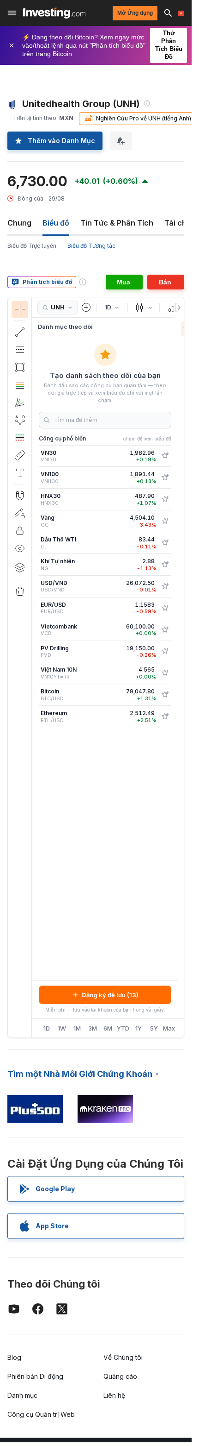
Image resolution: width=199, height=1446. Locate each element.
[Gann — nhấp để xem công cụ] (20, 402)
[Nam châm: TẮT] (20, 495)
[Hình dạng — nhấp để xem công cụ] (20, 367)
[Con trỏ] (20, 309)
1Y (138, 1028)
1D (46, 1028)
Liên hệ (114, 1395)
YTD (123, 1028)
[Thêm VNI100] (164, 477)
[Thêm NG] (164, 564)
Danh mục (22, 1395)
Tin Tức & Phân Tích (116, 222)
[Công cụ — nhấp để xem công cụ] (20, 455)
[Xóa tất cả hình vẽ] (20, 591)
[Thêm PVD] (164, 651)
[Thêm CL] (164, 542)
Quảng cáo (120, 1376)
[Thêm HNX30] (164, 499)
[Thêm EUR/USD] (164, 608)
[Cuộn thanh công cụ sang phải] (177, 307)
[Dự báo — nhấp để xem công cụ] (20, 437)
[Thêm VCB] (164, 629)
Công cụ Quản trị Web (41, 1414)
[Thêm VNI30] (164, 455)
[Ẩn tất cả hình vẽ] (20, 548)
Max (169, 1028)
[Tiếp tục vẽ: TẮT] (20, 513)
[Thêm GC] (164, 521)
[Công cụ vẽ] (34, 667)
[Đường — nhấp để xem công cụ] (20, 332)
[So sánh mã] (86, 307)
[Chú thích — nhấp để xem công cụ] (20, 473)
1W (62, 1028)
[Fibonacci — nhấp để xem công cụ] (20, 385)
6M (107, 1028)
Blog (14, 1357)
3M (92, 1028)
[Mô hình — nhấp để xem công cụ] (20, 420)
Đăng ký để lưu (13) (110, 995)
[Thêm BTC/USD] (164, 694)
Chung (19, 222)
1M (77, 1028)
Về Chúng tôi (123, 1357)
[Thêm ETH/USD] (164, 716)
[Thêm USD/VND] (164, 586)
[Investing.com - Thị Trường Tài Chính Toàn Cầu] (54, 13)
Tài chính (181, 222)
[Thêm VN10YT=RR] (164, 672)
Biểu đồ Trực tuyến (31, 245)
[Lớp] (20, 567)
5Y (154, 1028)
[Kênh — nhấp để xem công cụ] (20, 349)
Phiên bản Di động (35, 1376)
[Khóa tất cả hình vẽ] (20, 530)
